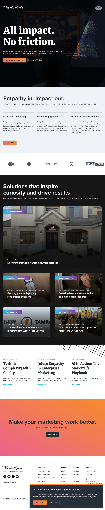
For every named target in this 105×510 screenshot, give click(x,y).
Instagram (76, 474)
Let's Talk (52, 434)
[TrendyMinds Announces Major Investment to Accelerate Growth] (26, 322)
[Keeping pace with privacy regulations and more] (26, 288)
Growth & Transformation (47, 478)
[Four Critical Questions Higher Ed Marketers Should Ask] (78, 322)
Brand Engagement (45, 474)
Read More (76, 384)
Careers (64, 478)
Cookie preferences (9, 482)
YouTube (76, 481)
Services (41, 467)
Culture (64, 474)
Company (64, 467)
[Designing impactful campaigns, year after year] (52, 237)
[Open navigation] (98, 8)
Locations (89, 474)
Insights (64, 481)
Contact (88, 467)
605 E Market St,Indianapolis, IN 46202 (94, 482)
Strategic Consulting (45, 471)
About (63, 471)
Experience (42, 481)
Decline (53, 502)
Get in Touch (90, 471)
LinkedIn (76, 471)
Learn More (7, 384)
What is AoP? (33, 60)
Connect (76, 467)
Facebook (76, 478)
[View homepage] (13, 8)
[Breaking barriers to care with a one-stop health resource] (78, 288)
